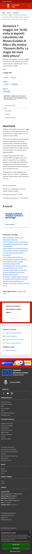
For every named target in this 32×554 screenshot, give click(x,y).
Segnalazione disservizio (7, 515)
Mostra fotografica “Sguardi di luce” (13, 237)
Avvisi (2, 473)
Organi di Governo (5, 402)
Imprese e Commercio (6, 430)
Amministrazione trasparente (8, 528)
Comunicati (16, 13)
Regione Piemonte (7, 1)
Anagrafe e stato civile (7, 423)
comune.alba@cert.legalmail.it (12, 500)
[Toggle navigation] (3, 6)
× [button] (30, 532)
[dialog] (16, 542)
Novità (9, 13)
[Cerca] (29, 6)
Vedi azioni (13, 77)
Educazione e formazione (7, 447)
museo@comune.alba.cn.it (11, 198)
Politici (3, 411)
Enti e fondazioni (5, 408)
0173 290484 (7, 502)
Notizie (3, 469)
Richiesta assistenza (6, 520)
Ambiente (3, 454)
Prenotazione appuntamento (8, 513)
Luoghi (3, 483)
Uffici (2, 406)
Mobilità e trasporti (6, 439)
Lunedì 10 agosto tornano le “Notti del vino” (16, 242)
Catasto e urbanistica (6, 434)
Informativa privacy (6, 530)
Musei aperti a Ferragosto (10, 240)
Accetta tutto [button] (16, 544)
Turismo (3, 437)
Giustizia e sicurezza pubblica (8, 449)
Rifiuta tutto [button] (16, 548)
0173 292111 (14, 505)
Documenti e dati (5, 415)
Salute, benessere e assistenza (9, 456)
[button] (16, 551)
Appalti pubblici (5, 432)
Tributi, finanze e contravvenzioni (10, 451)
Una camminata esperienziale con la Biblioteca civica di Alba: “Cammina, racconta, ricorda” (16, 283)
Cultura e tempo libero (7, 426)
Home (3, 13)
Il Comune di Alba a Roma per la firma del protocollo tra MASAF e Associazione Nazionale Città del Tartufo (15, 272)
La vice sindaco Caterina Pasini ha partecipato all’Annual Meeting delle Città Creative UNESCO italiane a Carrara (15, 259)
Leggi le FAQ (4, 517)
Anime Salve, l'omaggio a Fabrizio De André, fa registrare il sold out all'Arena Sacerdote (15, 278)
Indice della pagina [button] (10, 105)
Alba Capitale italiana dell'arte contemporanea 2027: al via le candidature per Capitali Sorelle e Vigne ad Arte (15, 266)
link (29, 541)
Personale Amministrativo (8, 413)
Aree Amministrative (6, 404)
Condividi (5, 77)
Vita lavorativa (5, 428)
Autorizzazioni (4, 458)
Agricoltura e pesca (6, 460)
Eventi (2, 481)
